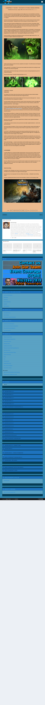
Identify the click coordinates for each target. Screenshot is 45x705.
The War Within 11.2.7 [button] (9, 391)
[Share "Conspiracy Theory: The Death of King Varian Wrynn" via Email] (25, 210)
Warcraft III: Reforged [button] (9, 489)
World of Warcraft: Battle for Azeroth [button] (13, 467)
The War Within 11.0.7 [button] (9, 403)
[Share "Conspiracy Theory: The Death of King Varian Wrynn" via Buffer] (21, 210)
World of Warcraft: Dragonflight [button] (12, 438)
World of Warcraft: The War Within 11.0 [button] (13, 406)
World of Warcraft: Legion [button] (10, 470)
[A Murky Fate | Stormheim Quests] (27, 246)
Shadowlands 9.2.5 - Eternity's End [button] (12, 445)
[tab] (22, 259)
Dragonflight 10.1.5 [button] (9, 426)
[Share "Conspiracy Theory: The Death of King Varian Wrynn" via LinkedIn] (19, 210)
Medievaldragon (14, 9)
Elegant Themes (8, 499)
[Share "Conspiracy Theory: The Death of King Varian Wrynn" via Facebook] (11, 210)
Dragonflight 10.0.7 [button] (9, 432)
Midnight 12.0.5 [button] (7, 320)
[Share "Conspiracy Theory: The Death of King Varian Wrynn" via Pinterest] (18, 210)
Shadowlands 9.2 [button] (8, 448)
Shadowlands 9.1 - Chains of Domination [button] (13, 452)
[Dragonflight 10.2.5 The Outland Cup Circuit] (17, 246)
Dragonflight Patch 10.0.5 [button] (10, 435)
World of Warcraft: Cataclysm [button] (11, 477)
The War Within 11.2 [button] (8, 394)
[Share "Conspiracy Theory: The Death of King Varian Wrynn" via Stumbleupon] (23, 210)
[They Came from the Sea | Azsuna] (7, 246)
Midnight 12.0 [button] (7, 333)
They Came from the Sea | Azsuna (7, 250)
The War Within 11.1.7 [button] (9, 397)
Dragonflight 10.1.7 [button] (9, 423)
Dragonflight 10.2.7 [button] (9, 413)
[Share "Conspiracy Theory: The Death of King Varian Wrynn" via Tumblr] (16, 210)
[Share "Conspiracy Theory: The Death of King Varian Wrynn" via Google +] (14, 210)
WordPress (16, 499)
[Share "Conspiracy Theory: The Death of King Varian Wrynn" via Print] (27, 210)
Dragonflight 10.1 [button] (8, 429)
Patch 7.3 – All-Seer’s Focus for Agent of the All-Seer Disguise (37, 251)
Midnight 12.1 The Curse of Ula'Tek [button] (12, 292)
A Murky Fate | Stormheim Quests (27, 250)
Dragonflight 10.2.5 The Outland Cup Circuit (17, 250)
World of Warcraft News (27, 9)
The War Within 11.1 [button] (8, 400)
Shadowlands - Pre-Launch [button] (10, 460)
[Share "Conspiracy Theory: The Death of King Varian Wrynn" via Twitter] (12, 210)
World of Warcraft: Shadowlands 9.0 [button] (13, 457)
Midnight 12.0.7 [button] (7, 309)
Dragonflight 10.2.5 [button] (9, 416)
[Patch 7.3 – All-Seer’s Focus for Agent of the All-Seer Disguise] (37, 246)
